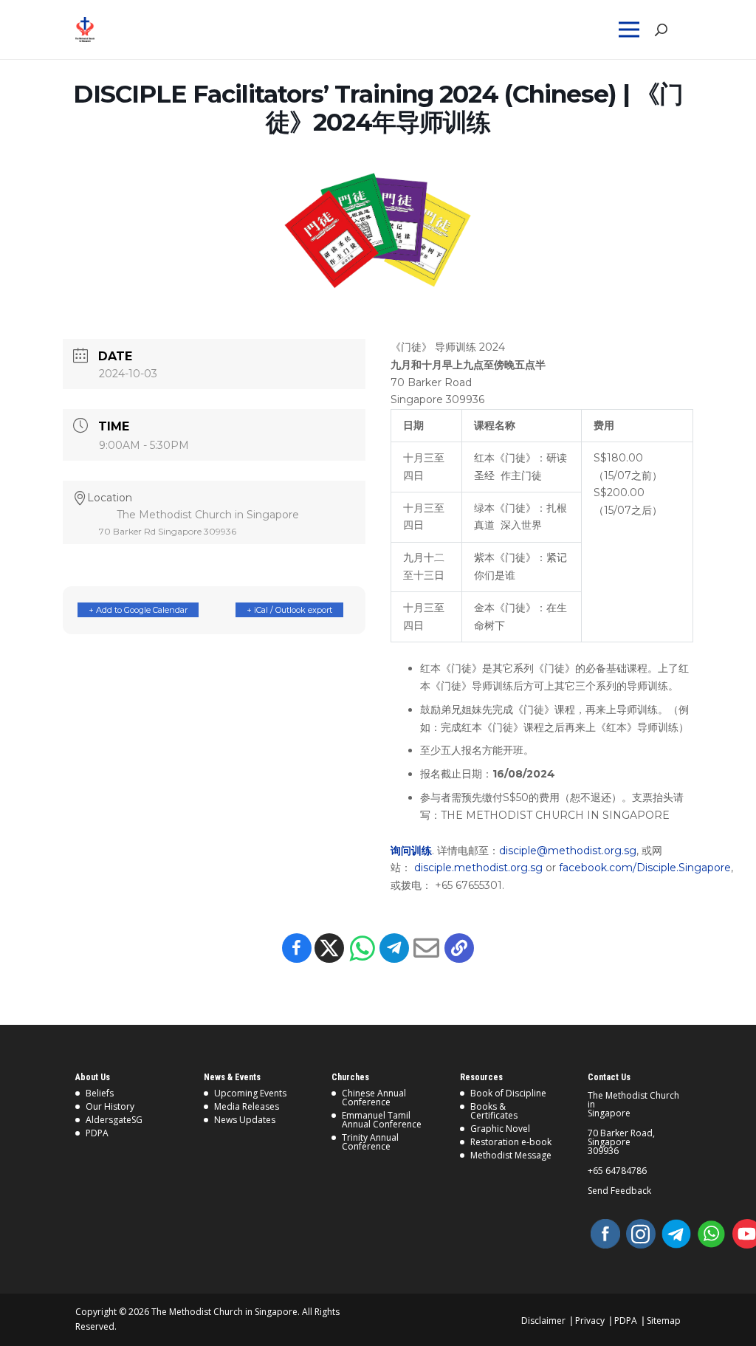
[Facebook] (297, 948)
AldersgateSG (114, 1119)
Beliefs (100, 1093)
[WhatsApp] (711, 1234)
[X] (329, 948)
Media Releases (246, 1106)
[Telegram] (394, 948)
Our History (110, 1106)
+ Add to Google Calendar (138, 610)
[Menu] (632, 29)
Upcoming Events (250, 1093)
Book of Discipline (508, 1093)
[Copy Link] (459, 948)
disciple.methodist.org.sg (478, 867)
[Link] (113, 29)
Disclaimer (543, 1320)
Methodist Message (510, 1155)
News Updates (244, 1119)
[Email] (426, 948)
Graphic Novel (500, 1128)
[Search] (660, 30)
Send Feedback (619, 1191)
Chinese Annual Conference (374, 1097)
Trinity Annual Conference (370, 1142)
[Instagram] (641, 1234)
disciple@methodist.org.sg (567, 850)
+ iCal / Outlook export (289, 610)
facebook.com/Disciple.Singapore (645, 867)
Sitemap (664, 1320)
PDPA (97, 1133)
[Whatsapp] (362, 948)
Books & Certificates (494, 1111)
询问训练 (411, 850)
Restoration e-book (510, 1142)
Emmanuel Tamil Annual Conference (382, 1119)
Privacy (590, 1320)
